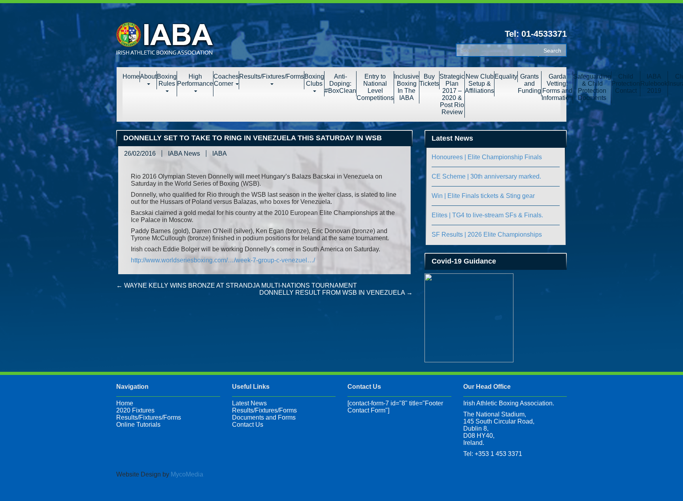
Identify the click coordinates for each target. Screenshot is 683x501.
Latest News (249, 403)
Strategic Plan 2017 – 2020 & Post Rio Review (452, 94)
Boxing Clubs (314, 80)
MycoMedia (187, 474)
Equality (505, 76)
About (148, 76)
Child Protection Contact (625, 83)
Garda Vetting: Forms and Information (557, 87)
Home (131, 76)
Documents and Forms (264, 417)
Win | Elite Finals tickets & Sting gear (483, 195)
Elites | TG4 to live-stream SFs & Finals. (487, 215)
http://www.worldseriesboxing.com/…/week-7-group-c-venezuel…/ (223, 260)
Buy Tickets (429, 80)
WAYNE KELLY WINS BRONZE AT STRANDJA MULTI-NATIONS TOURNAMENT (236, 285)
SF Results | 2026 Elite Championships (487, 234)
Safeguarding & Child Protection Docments (592, 87)
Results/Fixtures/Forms (271, 76)
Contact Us (247, 424)
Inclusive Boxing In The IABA (406, 87)
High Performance (195, 80)
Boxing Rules (167, 80)
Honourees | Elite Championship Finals (487, 157)
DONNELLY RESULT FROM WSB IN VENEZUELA (336, 292)
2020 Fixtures (135, 410)
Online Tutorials (138, 424)
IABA (219, 153)
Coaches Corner (226, 80)
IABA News (184, 153)
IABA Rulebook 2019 (654, 83)
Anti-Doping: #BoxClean (340, 83)
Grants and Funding (529, 83)
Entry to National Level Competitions (375, 87)
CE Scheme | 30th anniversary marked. (486, 176)
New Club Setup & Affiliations (479, 83)
